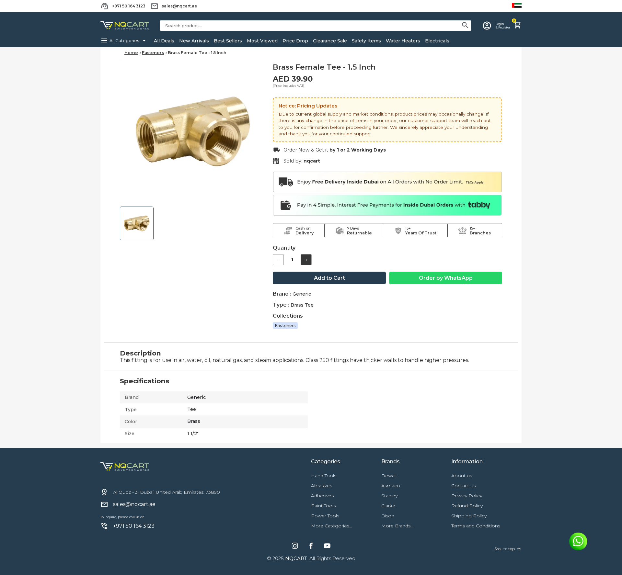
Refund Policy (467, 506)
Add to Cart (329, 278)
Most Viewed (262, 41)
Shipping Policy (469, 516)
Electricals (437, 41)
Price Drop (295, 41)
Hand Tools (323, 476)
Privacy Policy (466, 496)
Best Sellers (228, 41)
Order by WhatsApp (446, 278)
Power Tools (325, 516)
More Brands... (397, 526)
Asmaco (390, 486)
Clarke (388, 506)
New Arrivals (194, 41)
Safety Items (366, 41)
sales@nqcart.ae (179, 6)
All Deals (164, 41)
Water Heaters (403, 41)
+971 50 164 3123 (128, 6)
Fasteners (153, 52)
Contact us (463, 486)
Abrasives (321, 486)
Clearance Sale (330, 41)
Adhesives (322, 496)
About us (461, 476)
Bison (387, 516)
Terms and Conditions (475, 526)
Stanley (389, 496)
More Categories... (331, 526)
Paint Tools (323, 506)
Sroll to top (508, 549)
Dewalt (389, 476)
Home (131, 52)
